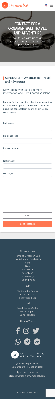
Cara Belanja (27, 276)
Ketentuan (27, 272)
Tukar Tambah (27, 294)
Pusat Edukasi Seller (27, 307)
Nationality (9, 160)
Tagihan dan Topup (27, 291)
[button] (45, 5)
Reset (27, 215)
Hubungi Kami (27, 279)
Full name (8, 123)
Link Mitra (27, 269)
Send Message (27, 223)
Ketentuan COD (27, 297)
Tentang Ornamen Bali (27, 255)
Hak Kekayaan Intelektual (27, 259)
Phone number (11, 148)
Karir (27, 262)
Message (8, 173)
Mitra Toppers (27, 311)
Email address (10, 135)
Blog (27, 266)
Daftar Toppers (27, 314)
